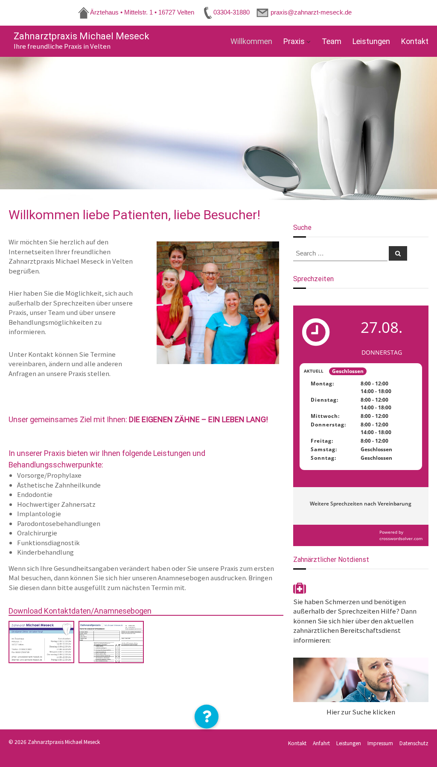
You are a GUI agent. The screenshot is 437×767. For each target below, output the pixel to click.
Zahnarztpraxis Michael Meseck (81, 36)
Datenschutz (413, 742)
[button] (206, 717)
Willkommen (251, 41)
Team (331, 41)
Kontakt (414, 41)
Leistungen (371, 41)
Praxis (294, 41)
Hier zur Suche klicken (360, 711)
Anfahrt (321, 742)
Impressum (380, 742)
